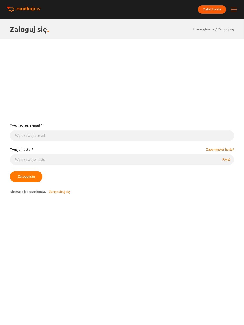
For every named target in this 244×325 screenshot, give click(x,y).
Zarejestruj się (59, 192)
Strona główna (203, 29)
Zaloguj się (226, 29)
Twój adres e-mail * (26, 125)
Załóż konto (212, 9)
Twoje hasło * (22, 150)
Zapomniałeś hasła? (220, 149)
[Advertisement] (122, 75)
